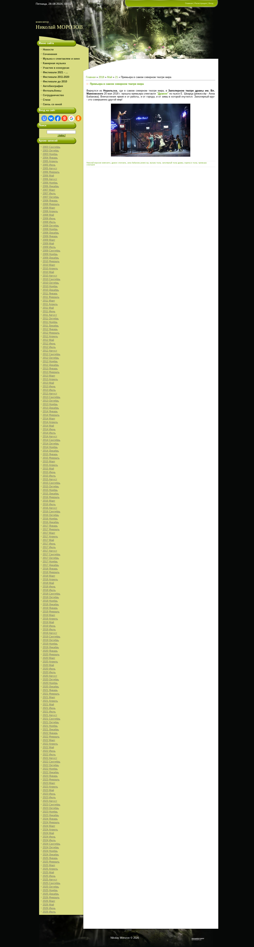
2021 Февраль (51, 693)
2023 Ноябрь (50, 811)
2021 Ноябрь (50, 725)
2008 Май (48, 214)
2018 (101, 77)
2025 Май (48, 872)
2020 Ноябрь (50, 683)
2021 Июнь (49, 708)
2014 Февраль (51, 415)
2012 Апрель (50, 336)
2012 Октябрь (51, 357)
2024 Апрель (50, 829)
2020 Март (49, 658)
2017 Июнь (49, 543)
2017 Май (48, 540)
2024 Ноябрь (50, 851)
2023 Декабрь (51, 815)
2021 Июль (49, 711)
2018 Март (49, 575)
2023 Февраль (51, 779)
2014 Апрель (50, 422)
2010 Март (49, 264)
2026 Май (48, 904)
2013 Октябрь (51, 400)
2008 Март (49, 207)
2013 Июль (49, 390)
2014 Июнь (49, 429)
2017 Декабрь (51, 565)
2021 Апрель (50, 700)
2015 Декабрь (51, 493)
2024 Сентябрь (51, 843)
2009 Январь (50, 236)
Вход (211, 3)
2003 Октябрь (51, 150)
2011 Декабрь (51, 325)
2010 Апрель (50, 268)
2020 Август (50, 675)
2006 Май (48, 175)
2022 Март (49, 740)
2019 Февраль (51, 611)
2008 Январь (50, 200)
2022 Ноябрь (50, 768)
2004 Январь (50, 157)
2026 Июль (49, 911)
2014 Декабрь (51, 450)
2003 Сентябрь (51, 147)
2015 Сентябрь (51, 482)
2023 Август (50, 800)
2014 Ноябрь (50, 447)
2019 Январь (50, 608)
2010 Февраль (51, 261)
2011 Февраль (51, 297)
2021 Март (49, 697)
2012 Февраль (51, 332)
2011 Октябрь (51, 318)
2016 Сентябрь (51, 511)
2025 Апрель (50, 868)
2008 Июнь (49, 218)
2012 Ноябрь (50, 361)
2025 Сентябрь (51, 883)
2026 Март (49, 901)
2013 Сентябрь (51, 397)
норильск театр (190, 163)
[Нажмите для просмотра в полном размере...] (150, 155)
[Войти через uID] (44, 118)
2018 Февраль (51, 572)
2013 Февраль (51, 372)
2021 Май (48, 704)
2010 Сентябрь (51, 279)
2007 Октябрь (51, 197)
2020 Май (48, 665)
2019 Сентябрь (51, 636)
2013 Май (48, 382)
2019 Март (49, 615)
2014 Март (49, 418)
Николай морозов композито (98, 163)
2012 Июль (49, 347)
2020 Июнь (49, 668)
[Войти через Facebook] (58, 118)
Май (109, 77)
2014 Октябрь (51, 443)
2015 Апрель (50, 465)
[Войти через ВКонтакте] (51, 118)
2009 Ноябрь (50, 254)
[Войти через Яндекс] (64, 118)
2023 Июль (49, 797)
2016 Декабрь (51, 522)
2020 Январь (50, 650)
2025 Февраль (51, 861)
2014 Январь (50, 411)
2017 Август (50, 550)
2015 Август (50, 479)
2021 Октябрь (51, 722)
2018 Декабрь (51, 604)
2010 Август (50, 275)
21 (116, 77)
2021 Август (50, 715)
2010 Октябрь (51, 282)
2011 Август (50, 314)
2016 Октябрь (51, 515)
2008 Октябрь (51, 225)
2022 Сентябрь (51, 761)
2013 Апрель (50, 379)
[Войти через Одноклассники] (78, 118)
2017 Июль (49, 547)
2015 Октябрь (51, 486)
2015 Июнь (49, 472)
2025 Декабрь (51, 893)
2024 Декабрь (51, 854)
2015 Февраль (51, 457)
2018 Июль (49, 590)
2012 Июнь (49, 343)
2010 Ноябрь (50, 286)
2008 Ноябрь (50, 229)
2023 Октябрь (51, 808)
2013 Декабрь (51, 407)
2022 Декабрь (51, 772)
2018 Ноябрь (50, 600)
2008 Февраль (51, 204)
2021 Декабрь (51, 729)
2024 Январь (50, 818)
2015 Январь (50, 454)
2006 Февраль (51, 172)
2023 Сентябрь (51, 804)
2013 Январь (50, 368)
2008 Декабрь (51, 232)
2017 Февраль (51, 529)
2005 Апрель (50, 161)
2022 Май (48, 747)
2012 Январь (50, 329)
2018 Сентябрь (51, 593)
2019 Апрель (50, 618)
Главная (189, 3)
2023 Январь (50, 775)
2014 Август (50, 436)
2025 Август (50, 879)
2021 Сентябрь (51, 718)
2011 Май (48, 307)
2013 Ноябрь (50, 404)
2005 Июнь (49, 164)
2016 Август (50, 507)
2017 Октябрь (51, 557)
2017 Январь (50, 525)
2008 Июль (49, 222)
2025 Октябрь (51, 886)
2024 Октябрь (51, 847)
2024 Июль (49, 840)
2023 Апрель (50, 786)
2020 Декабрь (51, 686)
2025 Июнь (49, 876)
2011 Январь (50, 293)
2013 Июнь (49, 386)
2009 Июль (49, 247)
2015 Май (48, 468)
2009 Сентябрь (51, 250)
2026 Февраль (51, 897)
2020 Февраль (51, 654)
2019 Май (48, 622)
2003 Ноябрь (50, 154)
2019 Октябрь (51, 640)
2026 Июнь (49, 908)
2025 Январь (50, 858)
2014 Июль (49, 432)
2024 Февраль (51, 822)
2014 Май (48, 425)
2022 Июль (49, 754)
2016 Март (49, 500)
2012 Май (48, 339)
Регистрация (200, 3)
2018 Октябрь (51, 597)
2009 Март (49, 239)
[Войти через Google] (71, 118)
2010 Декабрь (51, 289)
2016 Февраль (51, 497)
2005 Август (50, 168)
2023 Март (49, 783)
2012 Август (50, 350)
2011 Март (49, 300)
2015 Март (49, 461)
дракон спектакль (119, 163)
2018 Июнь (49, 586)
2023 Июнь (49, 793)
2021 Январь (50, 690)
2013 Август (50, 393)
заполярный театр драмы (172, 163)
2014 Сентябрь (51, 440)
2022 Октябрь (51, 765)
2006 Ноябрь (50, 182)
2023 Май (48, 790)
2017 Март (49, 532)
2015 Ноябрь (50, 490)
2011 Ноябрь (50, 322)
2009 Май (48, 243)
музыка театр (155, 163)
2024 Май (48, 833)
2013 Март (49, 375)
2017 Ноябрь (50, 561)
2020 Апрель (50, 661)
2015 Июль (49, 475)
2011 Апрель (50, 304)
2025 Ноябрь (50, 890)
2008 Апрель (50, 211)
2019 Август (50, 633)
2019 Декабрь (51, 647)
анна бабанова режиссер (138, 163)
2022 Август (50, 758)
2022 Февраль (51, 736)
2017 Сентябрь (51, 554)
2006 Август (50, 179)
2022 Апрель (50, 743)
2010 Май (48, 272)
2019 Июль (49, 629)
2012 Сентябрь (51, 354)
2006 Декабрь (51, 186)
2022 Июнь (49, 750)
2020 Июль (49, 672)
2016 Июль (49, 504)
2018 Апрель (50, 579)
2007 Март (49, 189)
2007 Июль (49, 193)
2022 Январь (50, 733)
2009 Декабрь (51, 257)
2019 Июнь (49, 625)
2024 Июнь (49, 836)
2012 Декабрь (51, 365)
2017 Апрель (50, 536)
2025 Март (49, 865)
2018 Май (48, 583)
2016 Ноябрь (50, 518)
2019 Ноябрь (50, 643)
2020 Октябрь (51, 679)
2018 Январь (50, 568)
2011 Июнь (49, 311)
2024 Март (49, 826)
